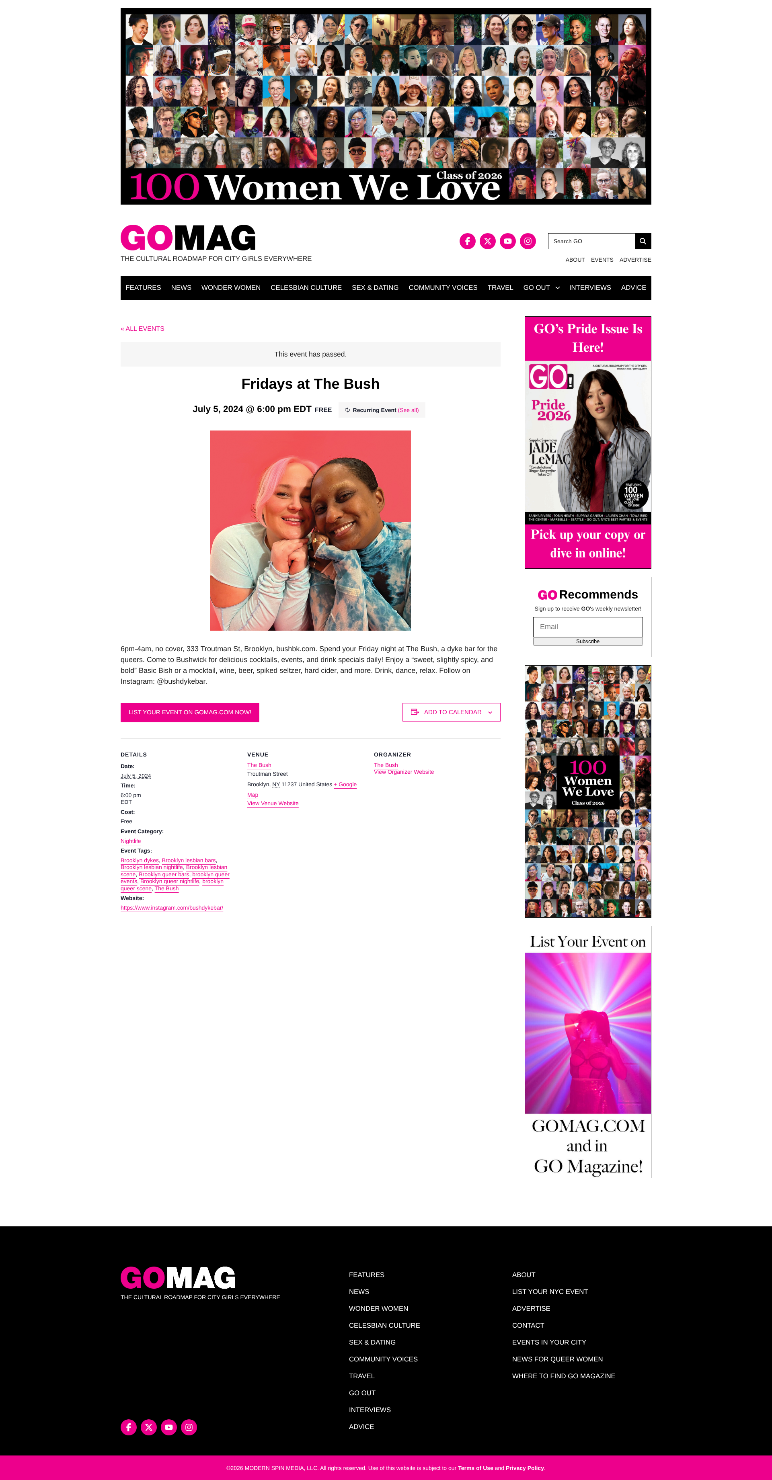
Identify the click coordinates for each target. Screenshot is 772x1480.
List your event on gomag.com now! (190, 712)
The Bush (167, 888)
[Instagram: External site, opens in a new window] (528, 241)
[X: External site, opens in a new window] (488, 241)
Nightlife (131, 841)
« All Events (142, 329)
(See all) (408, 410)
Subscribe (588, 641)
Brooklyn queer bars (164, 874)
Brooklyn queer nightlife (169, 881)
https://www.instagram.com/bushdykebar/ (172, 907)
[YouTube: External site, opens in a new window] (508, 241)
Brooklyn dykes (140, 860)
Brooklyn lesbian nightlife (152, 867)
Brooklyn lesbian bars (189, 860)
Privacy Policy (525, 1468)
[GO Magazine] (253, 238)
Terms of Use (475, 1468)
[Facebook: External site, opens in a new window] (468, 241)
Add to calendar (453, 712)
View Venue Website (273, 803)
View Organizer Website (404, 772)
